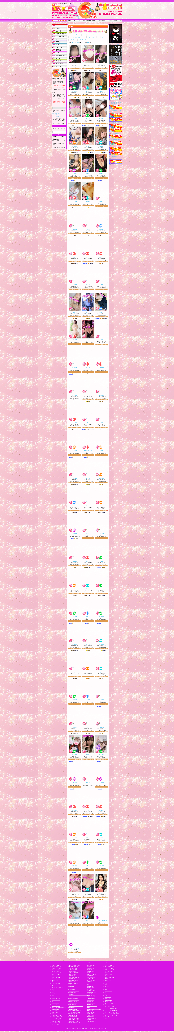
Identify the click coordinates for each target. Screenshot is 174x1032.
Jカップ (70, 39)
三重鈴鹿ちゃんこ (73, 1016)
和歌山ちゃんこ (90, 989)
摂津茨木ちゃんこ (91, 1012)
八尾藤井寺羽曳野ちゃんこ (92, 998)
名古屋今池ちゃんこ (73, 997)
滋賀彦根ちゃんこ (91, 986)
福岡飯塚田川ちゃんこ (109, 985)
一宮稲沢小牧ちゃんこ (74, 1001)
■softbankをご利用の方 (56, 116)
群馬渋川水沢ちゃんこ (56, 1015)
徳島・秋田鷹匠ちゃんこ (110, 977)
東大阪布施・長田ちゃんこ (92, 995)
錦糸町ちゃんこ (55, 1012)
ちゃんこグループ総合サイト (111, 1010)
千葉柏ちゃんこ (72, 978)
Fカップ (89, 37)
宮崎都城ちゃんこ (108, 978)
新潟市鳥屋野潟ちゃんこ (92, 977)
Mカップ (84, 39)
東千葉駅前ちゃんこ (56, 994)
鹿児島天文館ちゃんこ (109, 966)
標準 (73, 42)
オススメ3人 (98, 35)
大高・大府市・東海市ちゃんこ (76, 1010)
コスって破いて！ (108, 1018)
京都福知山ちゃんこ (91, 1019)
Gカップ (94, 37)
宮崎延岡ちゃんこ (108, 1004)
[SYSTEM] (59, 33)
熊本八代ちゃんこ (108, 994)
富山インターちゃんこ (92, 969)
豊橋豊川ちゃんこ (73, 1009)
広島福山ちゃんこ (108, 974)
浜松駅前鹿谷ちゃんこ (74, 1021)
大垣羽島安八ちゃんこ (74, 1000)
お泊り (93, 35)
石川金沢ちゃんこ (91, 968)
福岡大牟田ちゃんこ (109, 998)
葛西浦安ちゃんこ (73, 974)
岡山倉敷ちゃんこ (108, 991)
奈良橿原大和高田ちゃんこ (92, 990)
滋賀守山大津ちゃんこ (92, 1013)
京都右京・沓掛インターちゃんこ (94, 1009)
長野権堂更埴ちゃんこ (92, 975)
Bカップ (70, 37)
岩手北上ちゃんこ (55, 975)
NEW (79, 35)
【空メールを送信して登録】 (59, 126)
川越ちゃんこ (54, 995)
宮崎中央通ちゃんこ (109, 995)
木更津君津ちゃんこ (56, 1010)
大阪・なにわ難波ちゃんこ (92, 1021)
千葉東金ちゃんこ (55, 1013)
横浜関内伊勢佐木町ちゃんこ (58, 987)
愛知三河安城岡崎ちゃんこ (75, 998)
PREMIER (89, 35)
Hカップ (98, 37)
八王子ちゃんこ (72, 989)
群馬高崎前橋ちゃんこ (56, 998)
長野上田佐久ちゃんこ (92, 980)
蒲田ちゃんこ (72, 988)
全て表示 (75, 35)
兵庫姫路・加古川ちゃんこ (92, 997)
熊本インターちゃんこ (109, 969)
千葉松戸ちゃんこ (55, 1019)
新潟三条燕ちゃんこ (91, 981)
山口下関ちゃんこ (108, 986)
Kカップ (75, 39)
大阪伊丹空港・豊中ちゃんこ (93, 992)
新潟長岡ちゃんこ (91, 971)
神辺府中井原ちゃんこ (109, 1001)
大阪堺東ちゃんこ (91, 1004)
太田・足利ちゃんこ (73, 968)
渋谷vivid (107, 1016)
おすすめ (84, 35)
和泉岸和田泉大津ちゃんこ (92, 994)
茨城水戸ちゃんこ (55, 992)
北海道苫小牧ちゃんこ (56, 983)
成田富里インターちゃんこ (57, 997)
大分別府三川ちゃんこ (109, 1006)
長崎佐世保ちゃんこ (109, 968)
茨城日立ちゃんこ (73, 992)
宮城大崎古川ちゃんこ (56, 968)
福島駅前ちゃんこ (55, 981)
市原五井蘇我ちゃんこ (74, 980)
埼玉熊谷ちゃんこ (55, 1001)
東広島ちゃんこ (108, 992)
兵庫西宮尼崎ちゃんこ (92, 1018)
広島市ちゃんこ (108, 983)
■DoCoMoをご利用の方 (56, 113)
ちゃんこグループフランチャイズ (112, 1013)
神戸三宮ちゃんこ (91, 1001)
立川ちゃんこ (54, 990)
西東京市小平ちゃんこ (74, 983)
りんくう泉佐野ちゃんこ (92, 1006)
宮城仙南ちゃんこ (55, 965)
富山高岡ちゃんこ (91, 966)
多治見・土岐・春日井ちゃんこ (76, 1006)
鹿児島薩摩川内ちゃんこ (110, 975)
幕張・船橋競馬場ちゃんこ (75, 977)
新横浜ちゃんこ (72, 975)
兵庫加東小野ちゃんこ (92, 1015)
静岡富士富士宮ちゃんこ (74, 1022)
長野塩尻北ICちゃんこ (91, 978)
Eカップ (84, 37)
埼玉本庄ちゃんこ (55, 1009)
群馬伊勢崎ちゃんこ (56, 1021)
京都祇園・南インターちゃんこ (93, 987)
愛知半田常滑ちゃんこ (74, 1018)
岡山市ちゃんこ (108, 997)
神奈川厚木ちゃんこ (56, 1006)
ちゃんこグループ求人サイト (111, 1012)
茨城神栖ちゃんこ (73, 971)
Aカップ (104, 35)
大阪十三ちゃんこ (91, 1007)
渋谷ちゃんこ (72, 986)
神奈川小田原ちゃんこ (56, 1018)
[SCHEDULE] (59, 28)
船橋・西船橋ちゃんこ (74, 991)
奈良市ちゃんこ (90, 1000)
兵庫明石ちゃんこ (91, 1003)
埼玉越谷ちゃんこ (55, 1024)
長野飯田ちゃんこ (91, 972)
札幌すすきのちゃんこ (56, 977)
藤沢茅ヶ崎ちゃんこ (56, 1022)
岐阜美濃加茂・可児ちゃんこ (75, 1019)
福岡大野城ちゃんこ (109, 988)
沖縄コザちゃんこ (108, 1000)
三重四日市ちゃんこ (73, 1004)
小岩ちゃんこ (72, 985)
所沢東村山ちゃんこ (73, 966)
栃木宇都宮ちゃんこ (56, 1000)
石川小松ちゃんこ (91, 965)
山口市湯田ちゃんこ (109, 1003)
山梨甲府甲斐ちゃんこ (92, 974)
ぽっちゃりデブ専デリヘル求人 (111, 1015)
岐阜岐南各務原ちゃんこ (74, 1012)
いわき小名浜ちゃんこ (56, 972)
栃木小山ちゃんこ (55, 1003)
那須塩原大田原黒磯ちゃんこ (75, 972)
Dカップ (80, 37)
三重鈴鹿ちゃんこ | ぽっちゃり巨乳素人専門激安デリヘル (81, 1028)
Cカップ (75, 37)
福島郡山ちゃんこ (55, 980)
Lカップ (79, 39)
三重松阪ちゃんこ (73, 1015)
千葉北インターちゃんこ (74, 981)
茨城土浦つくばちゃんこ (57, 1016)
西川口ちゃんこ (55, 989)
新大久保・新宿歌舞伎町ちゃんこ (59, 1007)
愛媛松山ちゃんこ (108, 965)
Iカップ (103, 37)
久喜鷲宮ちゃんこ (73, 969)
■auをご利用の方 (55, 114)
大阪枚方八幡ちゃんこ (92, 1010)
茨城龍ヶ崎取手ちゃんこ (74, 965)
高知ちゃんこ (107, 989)
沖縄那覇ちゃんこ (108, 980)
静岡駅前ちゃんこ (73, 1007)
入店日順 (77, 42)
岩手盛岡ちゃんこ (55, 978)
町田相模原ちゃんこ (56, 1004)
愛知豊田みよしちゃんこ (74, 1013)
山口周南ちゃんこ (108, 981)
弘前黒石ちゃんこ (55, 971)
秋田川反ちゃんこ (55, 969)
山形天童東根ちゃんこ (56, 966)
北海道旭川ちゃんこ (56, 974)
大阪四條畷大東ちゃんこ (92, 1016)
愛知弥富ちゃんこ (73, 1003)
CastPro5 (106, 1028)
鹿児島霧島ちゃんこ (109, 971)
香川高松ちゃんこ (108, 972)
